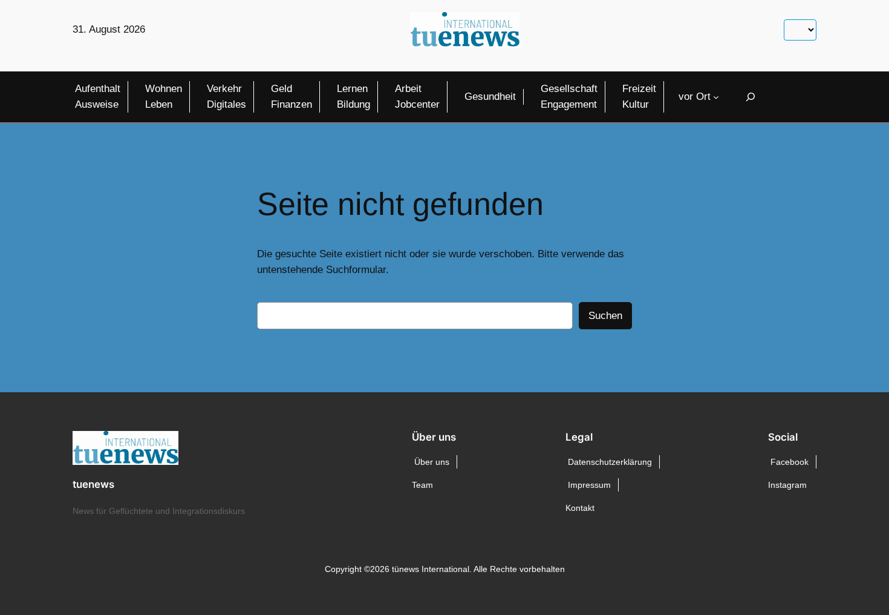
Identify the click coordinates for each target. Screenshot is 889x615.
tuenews (93, 484)
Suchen (605, 315)
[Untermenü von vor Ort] (716, 97)
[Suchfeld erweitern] (750, 97)
